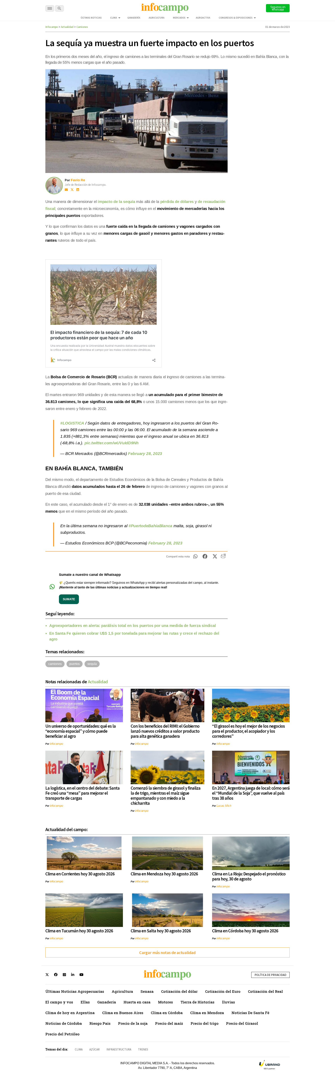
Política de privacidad (270, 975)
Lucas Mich (224, 805)
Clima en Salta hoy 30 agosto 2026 (161, 931)
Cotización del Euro (222, 991)
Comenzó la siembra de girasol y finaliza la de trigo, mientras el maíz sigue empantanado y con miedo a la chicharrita (165, 795)
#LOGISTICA (72, 423)
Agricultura (156, 17)
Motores (165, 1002)
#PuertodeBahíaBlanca (150, 526)
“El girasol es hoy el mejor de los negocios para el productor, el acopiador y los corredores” (248, 731)
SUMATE (69, 599)
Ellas (85, 1002)
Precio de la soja (133, 1023)
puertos (74, 663)
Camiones (82, 27)
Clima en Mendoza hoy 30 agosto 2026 (164, 874)
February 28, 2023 (145, 453)
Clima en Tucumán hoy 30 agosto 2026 (79, 931)
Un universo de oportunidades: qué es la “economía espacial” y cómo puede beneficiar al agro (80, 731)
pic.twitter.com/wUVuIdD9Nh (112, 443)
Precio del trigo (204, 1023)
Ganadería (133, 17)
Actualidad (67, 27)
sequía (92, 663)
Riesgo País (100, 1023)
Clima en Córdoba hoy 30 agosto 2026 (245, 931)
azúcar (94, 1049)
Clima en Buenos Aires (122, 1012)
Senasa (147, 991)
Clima (113, 17)
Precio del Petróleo (62, 1034)
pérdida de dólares (177, 201)
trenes (143, 1049)
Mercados (179, 17)
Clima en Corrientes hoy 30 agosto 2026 (80, 874)
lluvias (228, 1002)
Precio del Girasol (242, 1023)
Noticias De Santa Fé (250, 1012)
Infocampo (51, 27)
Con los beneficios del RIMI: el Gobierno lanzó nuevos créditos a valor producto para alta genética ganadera (165, 731)
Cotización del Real (265, 991)
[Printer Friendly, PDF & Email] (223, 557)
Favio (75, 180)
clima (79, 1049)
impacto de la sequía (116, 201)
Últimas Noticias (91, 17)
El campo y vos (59, 1002)
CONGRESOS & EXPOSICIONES (235, 17)
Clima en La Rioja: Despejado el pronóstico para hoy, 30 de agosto (249, 876)
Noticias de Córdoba (63, 1023)
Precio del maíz (169, 1023)
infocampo (56, 743)
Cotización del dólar (179, 991)
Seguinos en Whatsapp (277, 8)
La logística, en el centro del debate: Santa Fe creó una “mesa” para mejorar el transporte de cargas (82, 793)
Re (83, 180)
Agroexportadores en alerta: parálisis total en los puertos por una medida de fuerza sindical (132, 625)
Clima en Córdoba (167, 1012)
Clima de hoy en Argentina (70, 1012)
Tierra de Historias (197, 1002)
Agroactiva (203, 17)
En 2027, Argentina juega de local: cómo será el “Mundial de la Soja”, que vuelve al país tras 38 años (251, 793)
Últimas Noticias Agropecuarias (74, 991)
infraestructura (118, 1049)
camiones (55, 663)
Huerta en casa (136, 1002)
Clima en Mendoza (207, 1012)
